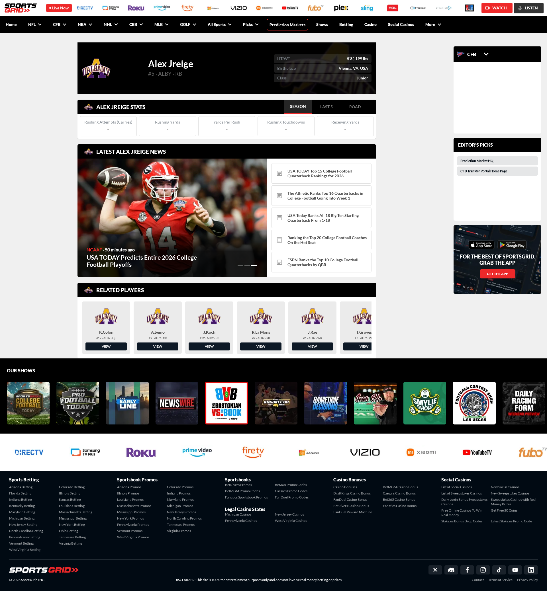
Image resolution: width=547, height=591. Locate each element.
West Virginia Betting (24, 549)
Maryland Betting (22, 512)
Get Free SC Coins (504, 510)
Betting (346, 24)
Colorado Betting (72, 487)
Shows (322, 24)
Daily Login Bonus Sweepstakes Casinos (464, 501)
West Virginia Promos (133, 537)
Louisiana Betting (72, 506)
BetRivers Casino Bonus (351, 506)
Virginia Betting (70, 543)
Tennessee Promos (181, 524)
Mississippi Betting (73, 518)
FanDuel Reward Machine (352, 512)
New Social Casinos (505, 487)
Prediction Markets (287, 24)
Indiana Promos (179, 493)
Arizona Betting (20, 487)
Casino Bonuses (345, 487)
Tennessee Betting (72, 537)
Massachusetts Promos (134, 506)
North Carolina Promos (184, 518)
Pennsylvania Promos (133, 524)
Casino (370, 24)
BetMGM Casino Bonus (400, 487)
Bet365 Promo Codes (291, 485)
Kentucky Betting (22, 506)
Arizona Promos (129, 487)
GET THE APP (497, 274)
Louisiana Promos (130, 499)
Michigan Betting (21, 518)
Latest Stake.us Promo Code (511, 521)
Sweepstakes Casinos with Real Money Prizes (513, 501)
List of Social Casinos (456, 487)
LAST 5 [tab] (326, 106)
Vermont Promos (129, 531)
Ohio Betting (68, 531)
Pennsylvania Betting (24, 537)
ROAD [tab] (355, 106)
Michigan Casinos (238, 514)
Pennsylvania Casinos (241, 520)
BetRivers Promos (238, 485)
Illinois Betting (69, 493)
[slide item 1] (240, 265)
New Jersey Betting (23, 524)
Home (11, 24)
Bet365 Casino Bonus (399, 499)
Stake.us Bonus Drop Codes (461, 521)
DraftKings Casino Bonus (352, 493)
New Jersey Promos (181, 512)
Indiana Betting (20, 499)
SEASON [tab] (298, 106)
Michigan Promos (180, 506)
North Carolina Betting (26, 531)
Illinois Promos (128, 493)
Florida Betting (20, 493)
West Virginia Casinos (291, 520)
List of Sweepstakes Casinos (461, 493)
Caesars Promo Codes (291, 491)
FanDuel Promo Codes (292, 497)
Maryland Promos (180, 499)
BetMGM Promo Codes (242, 491)
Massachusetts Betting (75, 512)
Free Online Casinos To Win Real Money (461, 512)
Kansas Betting (70, 499)
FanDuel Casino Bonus (350, 499)
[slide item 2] (247, 265)
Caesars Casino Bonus (399, 493)
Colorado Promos (180, 487)
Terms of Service (500, 580)
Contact (478, 580)
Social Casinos (401, 24)
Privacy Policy (527, 580)
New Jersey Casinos (289, 514)
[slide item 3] (254, 265)
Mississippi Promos (131, 512)
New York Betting (72, 524)
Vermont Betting (21, 543)
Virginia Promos (179, 531)
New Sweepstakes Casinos (510, 493)
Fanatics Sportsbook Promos (246, 497)
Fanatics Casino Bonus (400, 506)
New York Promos (130, 518)
